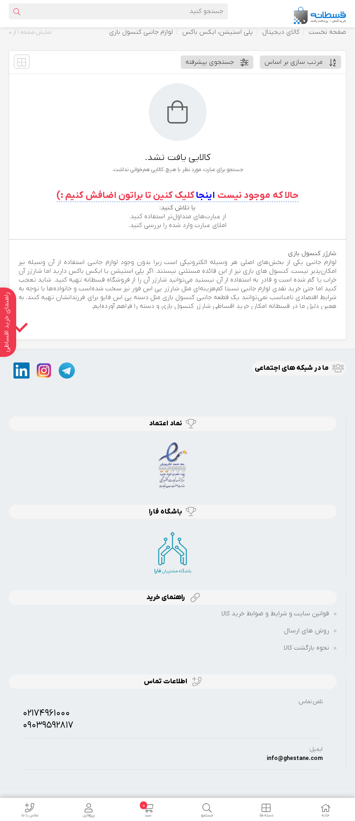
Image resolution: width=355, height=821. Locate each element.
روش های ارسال (306, 630)
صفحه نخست (327, 32)
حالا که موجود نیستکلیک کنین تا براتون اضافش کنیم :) (177, 196)
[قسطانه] (319, 13)
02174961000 (46, 713)
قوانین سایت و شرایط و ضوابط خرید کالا (275, 613)
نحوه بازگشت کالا (306, 647)
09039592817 (48, 725)
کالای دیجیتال (281, 32)
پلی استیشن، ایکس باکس (217, 32)
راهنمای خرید (166, 597)
